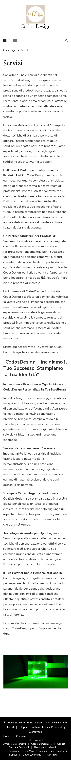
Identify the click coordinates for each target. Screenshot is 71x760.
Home (6, 736)
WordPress (35, 732)
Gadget (61, 743)
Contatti (52, 755)
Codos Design (35, 26)
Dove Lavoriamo (31, 755)
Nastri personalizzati (45, 747)
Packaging (14, 751)
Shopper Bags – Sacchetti (53, 751)
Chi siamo (21, 736)
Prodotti (38, 740)
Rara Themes (42, 727)
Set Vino (29, 751)
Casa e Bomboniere (41, 743)
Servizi (13, 755)
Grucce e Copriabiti (19, 747)
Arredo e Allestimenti (14, 743)
